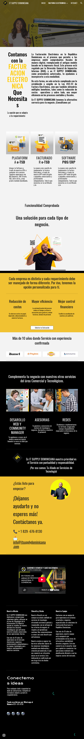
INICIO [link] (43, 3)
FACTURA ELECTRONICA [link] (57, 3)
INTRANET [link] (74, 3)
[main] (17, 80)
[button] (81, 3)
